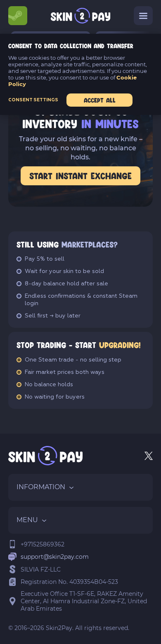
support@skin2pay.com (55, 556)
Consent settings (33, 100)
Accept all (100, 100)
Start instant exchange (80, 175)
